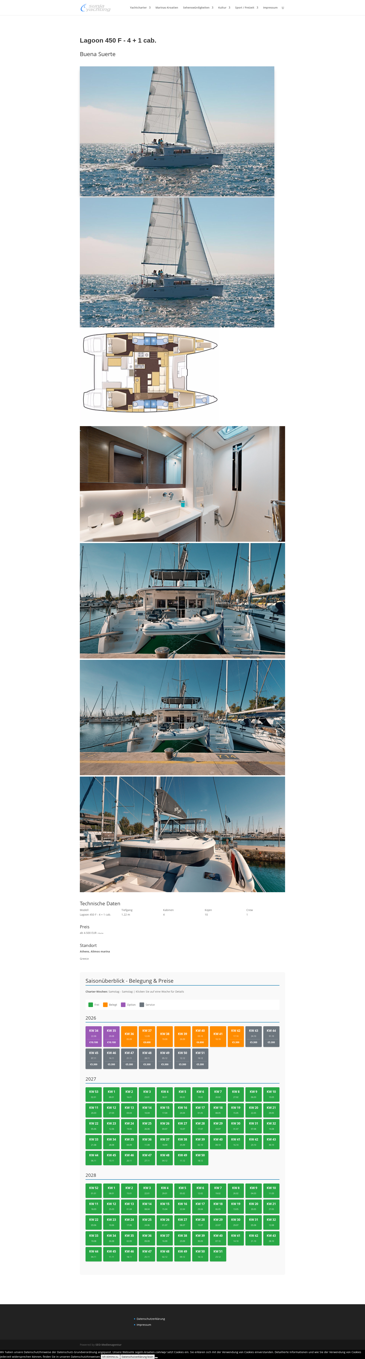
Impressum (270, 7)
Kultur (222, 7)
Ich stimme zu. (110, 1356)
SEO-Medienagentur (108, 1344)
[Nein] (156, 1357)
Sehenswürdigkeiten (196, 7)
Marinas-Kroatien (167, 7)
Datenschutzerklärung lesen (137, 1356)
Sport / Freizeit (244, 7)
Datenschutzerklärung (151, 1319)
